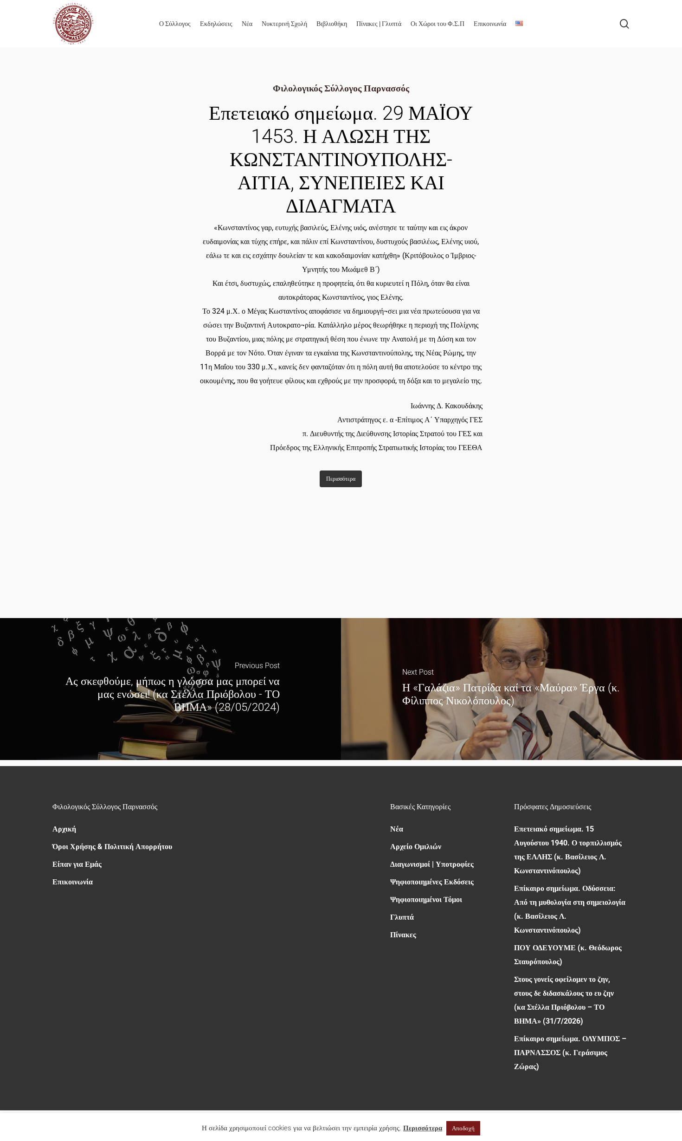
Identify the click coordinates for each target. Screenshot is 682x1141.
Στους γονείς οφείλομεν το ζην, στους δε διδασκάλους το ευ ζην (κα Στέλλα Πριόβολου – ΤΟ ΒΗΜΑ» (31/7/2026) (564, 1000)
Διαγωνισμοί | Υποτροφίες (432, 864)
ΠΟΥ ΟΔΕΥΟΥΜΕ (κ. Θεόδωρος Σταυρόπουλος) (568, 954)
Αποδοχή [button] (463, 1128)
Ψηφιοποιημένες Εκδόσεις (432, 881)
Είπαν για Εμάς (77, 864)
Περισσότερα (422, 1128)
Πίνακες (403, 934)
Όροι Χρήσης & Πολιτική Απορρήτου (112, 846)
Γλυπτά (402, 917)
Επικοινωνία (72, 881)
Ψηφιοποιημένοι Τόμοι (426, 899)
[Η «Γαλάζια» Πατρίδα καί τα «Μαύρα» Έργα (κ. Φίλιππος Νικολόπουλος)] (511, 689)
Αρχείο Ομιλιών (415, 846)
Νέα (396, 829)
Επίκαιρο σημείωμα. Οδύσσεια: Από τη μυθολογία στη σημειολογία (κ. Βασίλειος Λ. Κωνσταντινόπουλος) (569, 909)
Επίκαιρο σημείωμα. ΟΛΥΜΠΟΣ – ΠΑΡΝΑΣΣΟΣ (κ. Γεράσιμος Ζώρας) (570, 1052)
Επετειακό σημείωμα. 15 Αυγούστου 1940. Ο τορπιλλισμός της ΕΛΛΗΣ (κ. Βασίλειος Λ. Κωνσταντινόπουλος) (568, 850)
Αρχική (64, 829)
